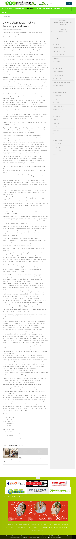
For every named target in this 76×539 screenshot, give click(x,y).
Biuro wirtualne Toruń (64, 527)
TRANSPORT (56, 99)
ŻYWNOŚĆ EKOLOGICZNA (59, 72)
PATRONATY (57, 8)
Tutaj (29, 537)
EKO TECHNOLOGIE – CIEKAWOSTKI (62, 82)
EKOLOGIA (56, 44)
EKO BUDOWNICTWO (58, 85)
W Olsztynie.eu (19, 527)
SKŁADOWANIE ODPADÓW (60, 51)
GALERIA (39, 8)
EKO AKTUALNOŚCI (7, 8)
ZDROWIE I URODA (58, 68)
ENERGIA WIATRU (57, 113)
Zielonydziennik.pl (12, 524)
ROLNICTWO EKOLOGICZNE (60, 92)
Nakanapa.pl (65, 524)
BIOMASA (56, 120)
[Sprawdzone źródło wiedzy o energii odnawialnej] (40, 451)
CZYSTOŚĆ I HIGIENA (58, 75)
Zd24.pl (50, 524)
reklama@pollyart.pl (13, 496)
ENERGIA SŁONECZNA (59, 109)
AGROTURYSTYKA (58, 89)
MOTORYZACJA (57, 96)
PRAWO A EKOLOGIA (58, 140)
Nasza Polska (57, 524)
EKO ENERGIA (30, 8)
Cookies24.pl (35, 527)
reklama (4, 12)
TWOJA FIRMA (57, 147)
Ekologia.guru (44, 524)
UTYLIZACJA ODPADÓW (59, 54)
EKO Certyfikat (47, 8)
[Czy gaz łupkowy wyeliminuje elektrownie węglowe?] (25, 451)
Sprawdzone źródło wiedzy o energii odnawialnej (38, 459)
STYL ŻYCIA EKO (57, 61)
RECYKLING (56, 58)
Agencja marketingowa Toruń (38, 530)
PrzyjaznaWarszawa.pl (24, 524)
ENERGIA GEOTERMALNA (59, 106)
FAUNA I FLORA (57, 150)
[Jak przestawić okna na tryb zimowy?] (10, 453)
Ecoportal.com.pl (35, 524)
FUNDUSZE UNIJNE (58, 143)
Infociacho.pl (27, 527)
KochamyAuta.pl (10, 527)
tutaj (51, 535)
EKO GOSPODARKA (19, 8)
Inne (63, 8)
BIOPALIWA (56, 123)
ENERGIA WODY (57, 116)
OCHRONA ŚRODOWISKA (59, 48)
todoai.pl (56, 527)
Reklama (21, 496)
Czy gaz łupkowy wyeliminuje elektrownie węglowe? (24, 459)
